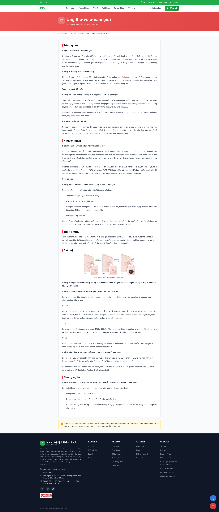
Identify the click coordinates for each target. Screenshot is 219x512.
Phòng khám (83, 8)
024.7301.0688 (59, 469)
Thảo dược (116, 466)
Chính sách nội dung (167, 458)
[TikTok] (53, 489)
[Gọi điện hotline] (213, 498)
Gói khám (106, 8)
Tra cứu (131, 8)
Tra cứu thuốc (117, 450)
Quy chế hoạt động (167, 468)
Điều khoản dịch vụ (167, 472)
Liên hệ (163, 450)
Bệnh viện (70, 8)
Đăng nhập (140, 446)
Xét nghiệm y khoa (119, 458)
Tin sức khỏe (119, 8)
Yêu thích (139, 458)
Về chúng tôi (164, 446)
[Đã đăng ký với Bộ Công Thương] (61, 495)
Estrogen (125, 77)
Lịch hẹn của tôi (142, 454)
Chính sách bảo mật (167, 476)
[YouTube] (48, 489)
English (175, 2)
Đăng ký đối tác (165, 454)
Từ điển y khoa (117, 462)
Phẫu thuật (116, 454)
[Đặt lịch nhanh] (213, 506)
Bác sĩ (95, 8)
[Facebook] (42, 489)
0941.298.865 (48, 469)
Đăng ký (139, 450)
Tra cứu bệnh (117, 446)
